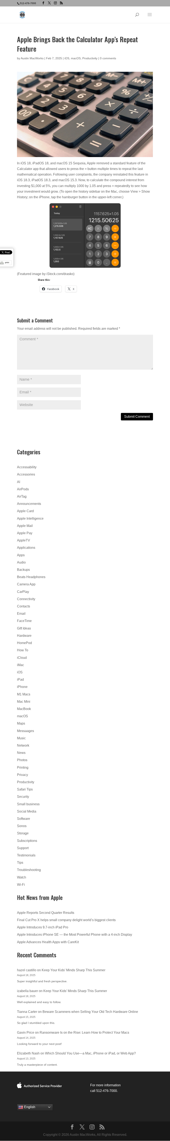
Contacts (23, 606)
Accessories (26, 474)
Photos (22, 760)
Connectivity (26, 599)
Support (23, 848)
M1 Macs (23, 694)
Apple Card (25, 511)
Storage (23, 833)
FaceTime (24, 621)
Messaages (25, 731)
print (7, 262)
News (21, 752)
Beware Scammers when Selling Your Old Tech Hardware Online (90, 1011)
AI (18, 482)
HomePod (24, 643)
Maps (21, 723)
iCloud (22, 657)
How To (22, 650)
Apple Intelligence (30, 518)
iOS (66, 58)
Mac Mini (23, 701)
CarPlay (23, 591)
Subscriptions (27, 840)
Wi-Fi (21, 884)
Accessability (26, 467)
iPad (20, 679)
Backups (23, 569)
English (29, 1107)
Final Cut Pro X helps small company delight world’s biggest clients (66, 920)
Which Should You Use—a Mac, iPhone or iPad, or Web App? (90, 1053)
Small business (28, 804)
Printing (22, 767)
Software (23, 818)
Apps (21, 555)
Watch (21, 877)
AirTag (22, 496)
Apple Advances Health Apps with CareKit (48, 942)
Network (23, 745)
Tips (20, 862)
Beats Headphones (31, 577)
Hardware (24, 635)
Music (21, 738)
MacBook (24, 709)
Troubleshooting (29, 870)
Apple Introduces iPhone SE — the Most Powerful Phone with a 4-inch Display (74, 934)
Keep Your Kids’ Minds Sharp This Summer (73, 970)
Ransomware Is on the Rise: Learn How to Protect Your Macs (84, 1032)
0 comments (108, 58)
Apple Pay (24, 533)
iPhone (22, 687)
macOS (76, 58)
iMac (20, 665)
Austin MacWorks (32, 58)
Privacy (22, 775)
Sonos (22, 826)
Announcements (29, 503)
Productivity (89, 58)
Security (23, 796)
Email (21, 613)
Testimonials (26, 855)
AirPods (23, 489)
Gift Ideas (24, 628)
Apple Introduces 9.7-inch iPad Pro (42, 927)
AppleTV (23, 540)
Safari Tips (25, 789)
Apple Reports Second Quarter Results (45, 912)
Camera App (26, 584)
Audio (21, 562)
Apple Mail (25, 526)
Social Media (26, 811)
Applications (26, 547)
